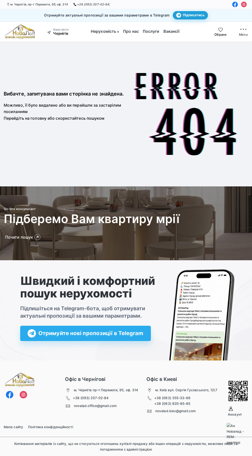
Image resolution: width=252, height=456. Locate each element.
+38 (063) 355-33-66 (172, 398)
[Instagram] (244, 4)
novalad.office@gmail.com (95, 406)
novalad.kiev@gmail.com (175, 411)
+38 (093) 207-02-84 (91, 398)
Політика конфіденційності (50, 427)
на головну (36, 118)
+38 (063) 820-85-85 (172, 404)
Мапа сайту (13, 427)
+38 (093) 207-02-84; (93, 4)
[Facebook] (235, 4)
